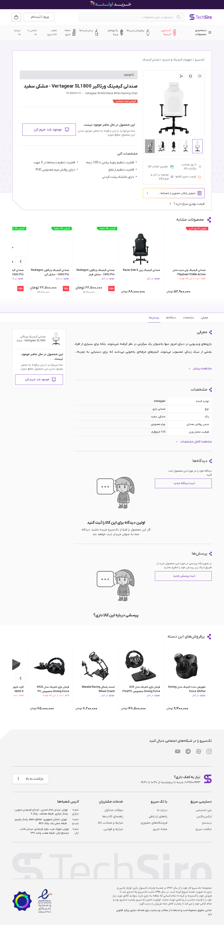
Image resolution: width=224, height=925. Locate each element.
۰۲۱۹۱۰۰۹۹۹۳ (193, 782)
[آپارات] (198, 751)
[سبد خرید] (16, 17)
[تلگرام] (188, 751)
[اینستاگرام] (209, 751)
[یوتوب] (177, 751)
